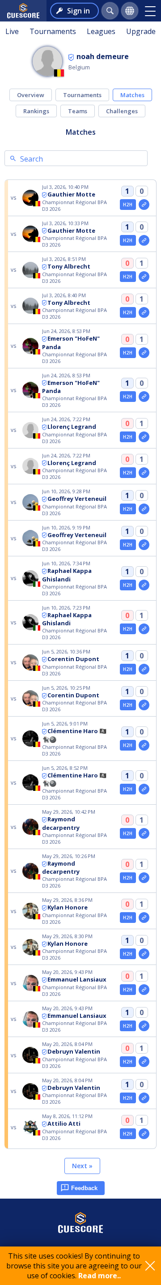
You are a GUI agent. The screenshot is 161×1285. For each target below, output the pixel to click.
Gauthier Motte (71, 194)
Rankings (36, 111)
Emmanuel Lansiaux (76, 979)
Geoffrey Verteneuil (76, 499)
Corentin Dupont (73, 659)
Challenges (122, 111)
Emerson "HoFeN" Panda (71, 387)
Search (31, 159)
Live (12, 31)
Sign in (78, 11)
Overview (30, 95)
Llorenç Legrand (71, 427)
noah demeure (102, 56)
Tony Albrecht (68, 266)
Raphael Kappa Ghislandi (67, 575)
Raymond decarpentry (61, 823)
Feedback (84, 1188)
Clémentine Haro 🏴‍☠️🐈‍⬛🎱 (74, 779)
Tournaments (53, 31)
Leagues (101, 31)
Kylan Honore (67, 907)
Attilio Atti (63, 1123)
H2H (127, 204)
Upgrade (141, 31)
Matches (132, 95)
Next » (82, 1165)
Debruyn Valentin (73, 1051)
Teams (77, 111)
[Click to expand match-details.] (144, 204)
